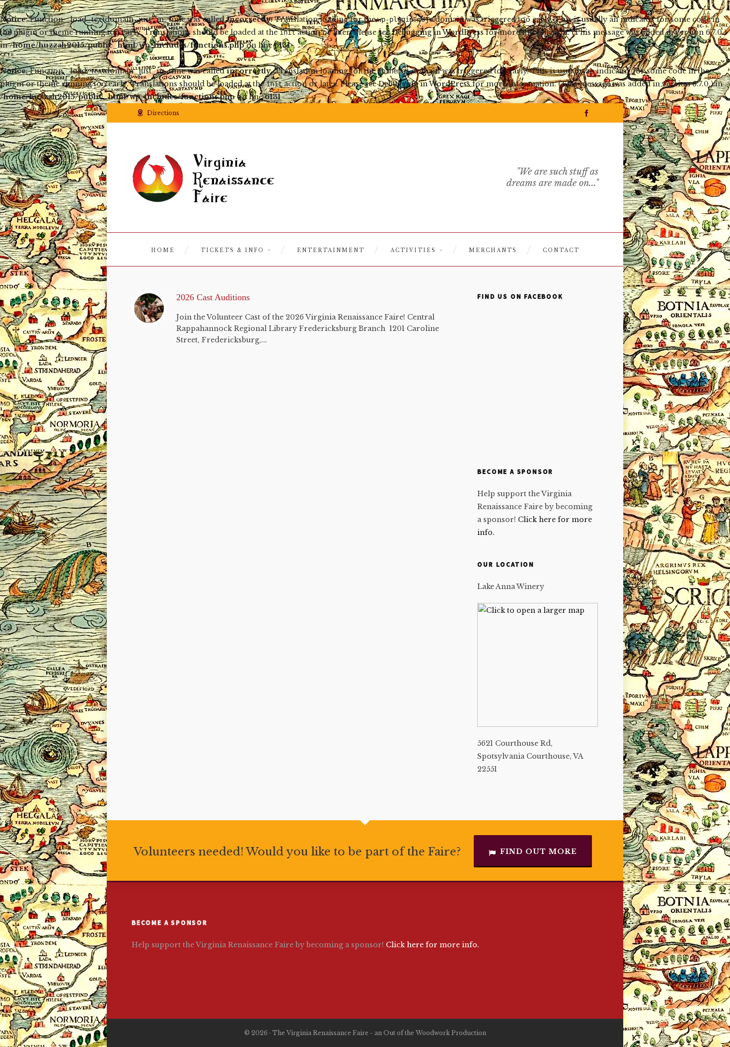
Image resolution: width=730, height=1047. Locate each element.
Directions (163, 113)
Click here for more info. (432, 944)
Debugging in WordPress (438, 32)
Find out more (538, 851)
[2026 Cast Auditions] (149, 308)
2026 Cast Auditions (213, 297)
